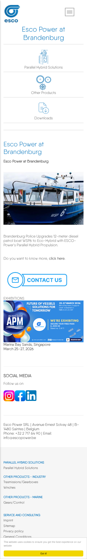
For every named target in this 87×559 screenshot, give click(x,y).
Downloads (43, 118)
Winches (9, 487)
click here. (57, 258)
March (8, 349)
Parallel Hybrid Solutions (43, 67)
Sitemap (9, 526)
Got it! (43, 553)
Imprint (8, 520)
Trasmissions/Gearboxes (20, 482)
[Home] (11, 13)
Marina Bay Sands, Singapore (26, 344)
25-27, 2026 (23, 349)
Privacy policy (13, 531)
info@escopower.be (19, 438)
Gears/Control (13, 502)
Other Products (43, 92)
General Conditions (17, 536)
